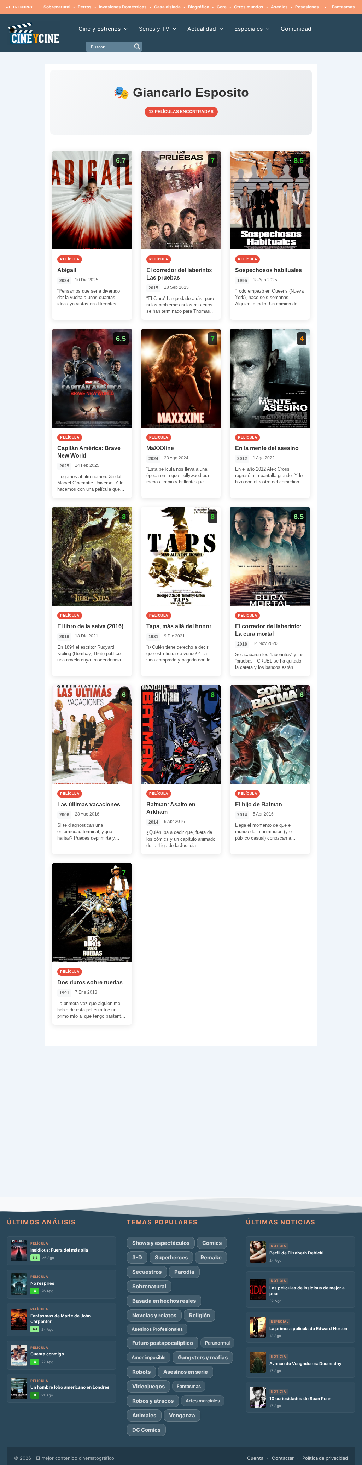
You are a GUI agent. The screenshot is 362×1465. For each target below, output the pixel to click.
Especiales (248, 28)
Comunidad (296, 28)
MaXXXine (160, 448)
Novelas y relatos (154, 1315)
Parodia (184, 1272)
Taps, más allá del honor (178, 626)
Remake (211, 1257)
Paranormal (217, 1343)
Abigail (66, 270)
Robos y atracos (153, 1401)
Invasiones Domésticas (93, 7)
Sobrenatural (149, 1286)
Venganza (182, 1415)
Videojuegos (148, 1386)
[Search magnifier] (137, 47)
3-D (137, 1257)
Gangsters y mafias (203, 1357)
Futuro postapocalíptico (162, 1343)
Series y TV (154, 28)
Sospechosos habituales (268, 270)
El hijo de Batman (258, 804)
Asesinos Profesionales (157, 1329)
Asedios (249, 7)
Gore (192, 7)
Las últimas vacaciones (88, 804)
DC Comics (146, 1429)
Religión (199, 1315)
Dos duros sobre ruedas (90, 982)
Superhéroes (171, 1257)
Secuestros (147, 1272)
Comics (212, 1243)
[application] (124, 28)
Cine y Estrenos (99, 28)
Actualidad (201, 28)
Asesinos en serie (185, 1372)
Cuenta (255, 1458)
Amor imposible (149, 1357)
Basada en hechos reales (164, 1301)
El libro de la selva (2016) (90, 626)
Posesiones (277, 7)
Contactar (283, 1458)
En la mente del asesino (267, 448)
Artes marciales (203, 1401)
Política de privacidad (325, 1458)
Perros (55, 7)
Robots (141, 1372)
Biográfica (168, 7)
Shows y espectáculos (160, 1243)
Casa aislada (137, 7)
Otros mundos (218, 7)
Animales (144, 1415)
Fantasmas (313, 7)
